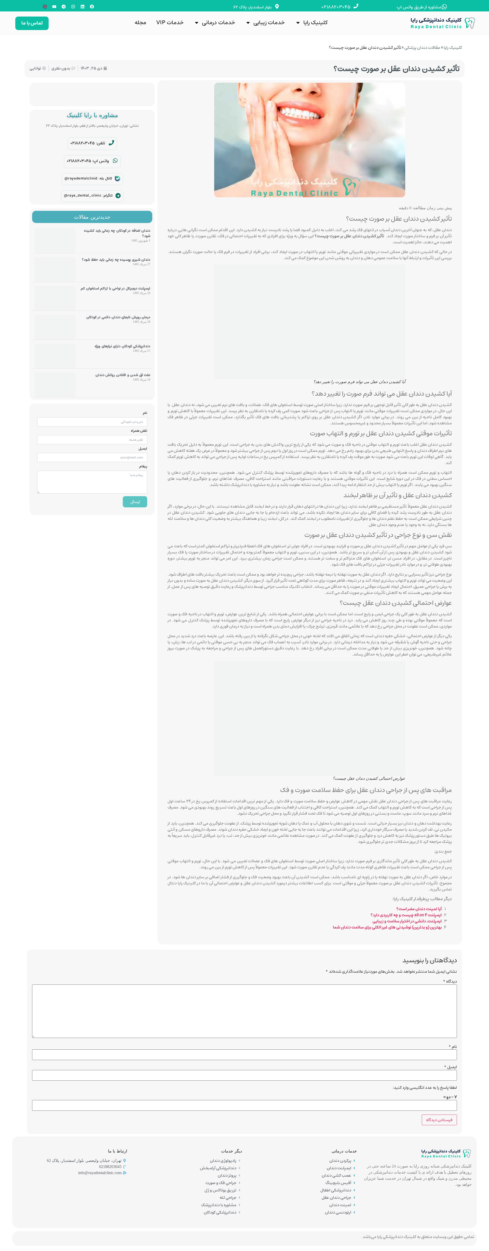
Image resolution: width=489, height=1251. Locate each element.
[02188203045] (356, 6)
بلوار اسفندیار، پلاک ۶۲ (252, 7)
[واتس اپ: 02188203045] (115, 160)
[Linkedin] (82, 7)
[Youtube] (54, 7)
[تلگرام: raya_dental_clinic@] (118, 195)
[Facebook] (92, 7)
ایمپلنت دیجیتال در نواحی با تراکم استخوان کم (115, 288)
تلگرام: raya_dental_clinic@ (88, 195)
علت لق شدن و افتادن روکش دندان (123, 375)
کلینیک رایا (315, 22)
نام (145, 413)
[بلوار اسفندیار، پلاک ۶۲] (277, 6)
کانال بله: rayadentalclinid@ (88, 178)
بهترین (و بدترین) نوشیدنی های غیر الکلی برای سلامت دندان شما (387, 927)
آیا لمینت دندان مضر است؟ (419, 908)
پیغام (143, 466)
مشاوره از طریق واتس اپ (419, 7)
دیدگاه (450, 981)
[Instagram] (73, 7)
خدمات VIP (170, 22)
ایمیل (143, 448)
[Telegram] (64, 7)
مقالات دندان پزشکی (422, 47)
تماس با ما (32, 23)
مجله (140, 22)
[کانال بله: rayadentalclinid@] (117, 178)
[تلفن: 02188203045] (111, 142)
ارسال (135, 501)
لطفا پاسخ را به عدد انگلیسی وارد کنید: (425, 1088)
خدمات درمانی (218, 22)
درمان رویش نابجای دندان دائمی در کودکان (118, 317)
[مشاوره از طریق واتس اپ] (444, 7)
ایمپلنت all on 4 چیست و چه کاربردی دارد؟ (406, 915)
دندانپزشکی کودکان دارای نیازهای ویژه (122, 346)
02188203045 (336, 7)
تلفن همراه (139, 431)
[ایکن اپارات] (45, 7)
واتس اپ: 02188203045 (88, 160)
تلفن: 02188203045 (87, 143)
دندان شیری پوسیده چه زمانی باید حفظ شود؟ (116, 260)
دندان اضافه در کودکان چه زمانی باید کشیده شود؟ (117, 233)
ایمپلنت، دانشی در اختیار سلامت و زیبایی (407, 921)
